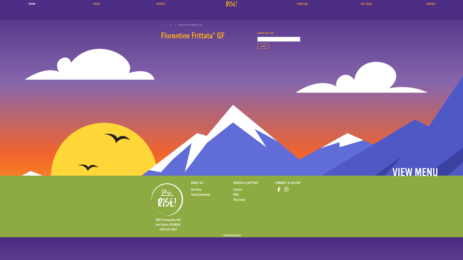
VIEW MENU (415, 172)
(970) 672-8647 (168, 229)
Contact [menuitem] (431, 4)
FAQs (236, 194)
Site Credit (239, 200)
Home (166, 24)
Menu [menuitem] (96, 4)
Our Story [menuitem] (366, 4)
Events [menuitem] (161, 4)
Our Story (196, 189)
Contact (237, 189)
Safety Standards (200, 194)
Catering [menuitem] (302, 4)
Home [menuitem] (32, 4)
